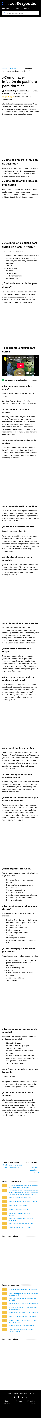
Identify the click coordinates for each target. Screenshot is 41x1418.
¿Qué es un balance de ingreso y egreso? (23, 1316)
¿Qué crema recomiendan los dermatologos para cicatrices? (23, 1294)
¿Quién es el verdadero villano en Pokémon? (24, 1303)
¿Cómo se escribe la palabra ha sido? (21, 1325)
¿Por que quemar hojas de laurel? (20, 1227)
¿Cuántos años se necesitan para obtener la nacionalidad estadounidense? (23, 1186)
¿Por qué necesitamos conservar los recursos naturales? (21, 1330)
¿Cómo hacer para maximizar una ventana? (23, 1312)
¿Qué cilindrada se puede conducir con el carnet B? (22, 1299)
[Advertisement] (20, 40)
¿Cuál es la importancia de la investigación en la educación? (23, 1308)
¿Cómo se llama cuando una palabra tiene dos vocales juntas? (23, 1321)
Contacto (18, 1401)
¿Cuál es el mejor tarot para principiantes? (23, 1289)
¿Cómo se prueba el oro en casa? (20, 1209)
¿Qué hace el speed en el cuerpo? (34, 1170)
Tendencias (16, 9)
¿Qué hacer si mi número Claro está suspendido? (21, 1219)
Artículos (5, 9)
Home (4, 68)
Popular (26, 9)
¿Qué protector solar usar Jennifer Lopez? (23, 1201)
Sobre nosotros (7, 1402)
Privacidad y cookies (32, 1402)
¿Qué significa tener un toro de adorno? (22, 1223)
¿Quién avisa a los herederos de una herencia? (21, 1214)
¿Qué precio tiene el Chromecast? (20, 1197)
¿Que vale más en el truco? (18, 1205)
